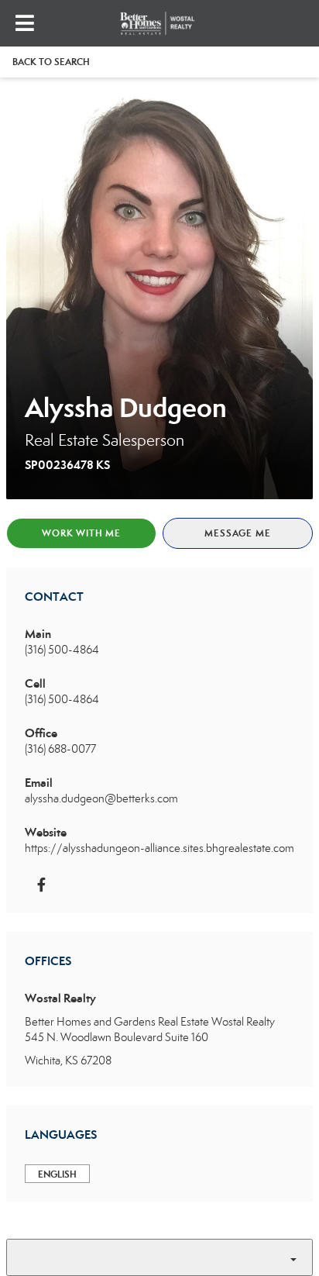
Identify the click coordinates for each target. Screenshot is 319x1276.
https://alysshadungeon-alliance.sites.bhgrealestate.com (159, 848)
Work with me (81, 533)
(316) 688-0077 (60, 749)
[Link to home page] (159, 23)
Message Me (237, 533)
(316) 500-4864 (62, 650)
